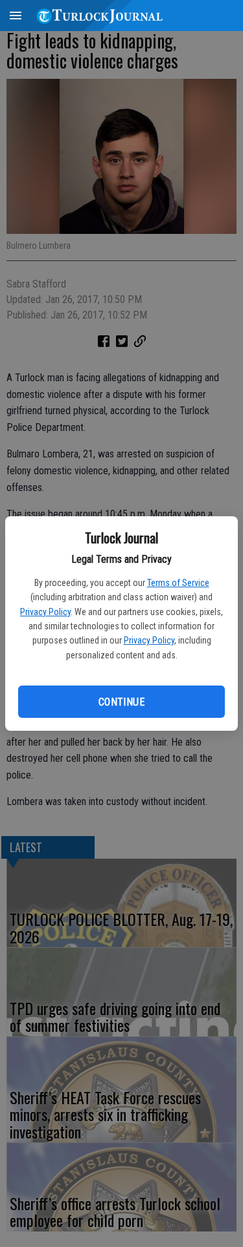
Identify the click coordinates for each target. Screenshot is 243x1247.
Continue (121, 702)
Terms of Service (178, 583)
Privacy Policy (45, 612)
